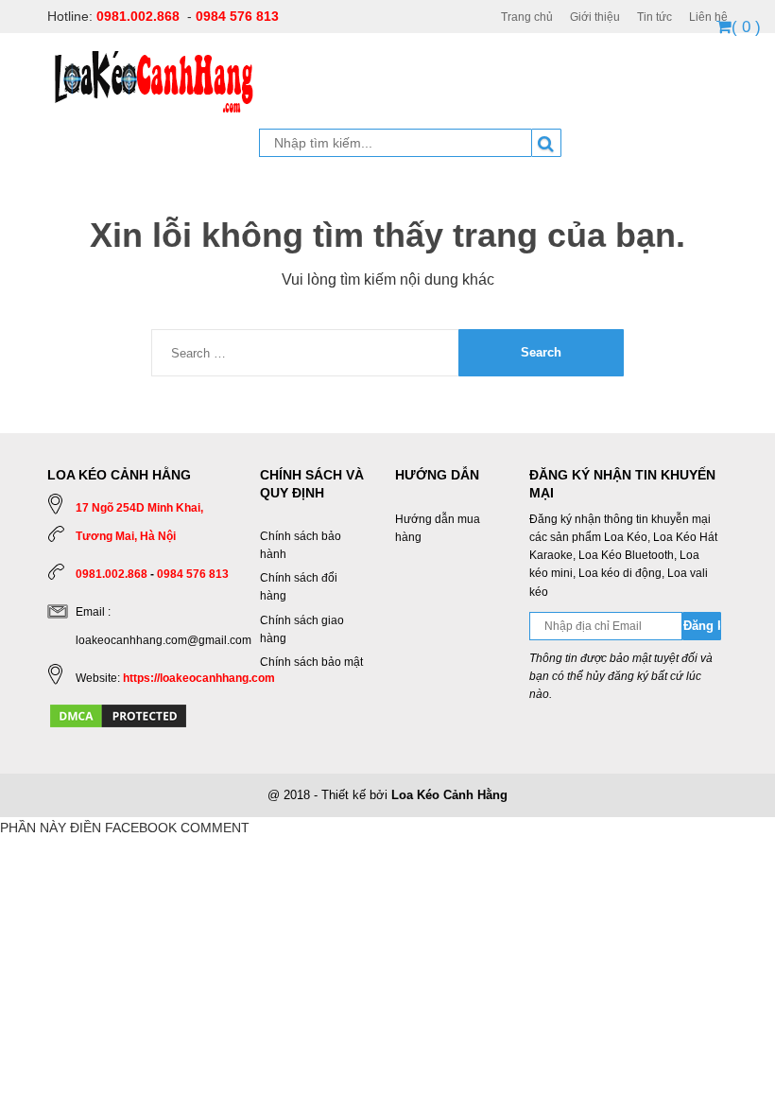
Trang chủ (527, 17)
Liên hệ (708, 17)
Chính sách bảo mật (311, 662)
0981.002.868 (138, 16)
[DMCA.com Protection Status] (118, 715)
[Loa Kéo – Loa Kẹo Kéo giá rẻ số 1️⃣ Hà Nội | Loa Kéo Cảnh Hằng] (153, 80)
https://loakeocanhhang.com (199, 678)
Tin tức (654, 17)
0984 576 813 (237, 16)
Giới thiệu (595, 17)
